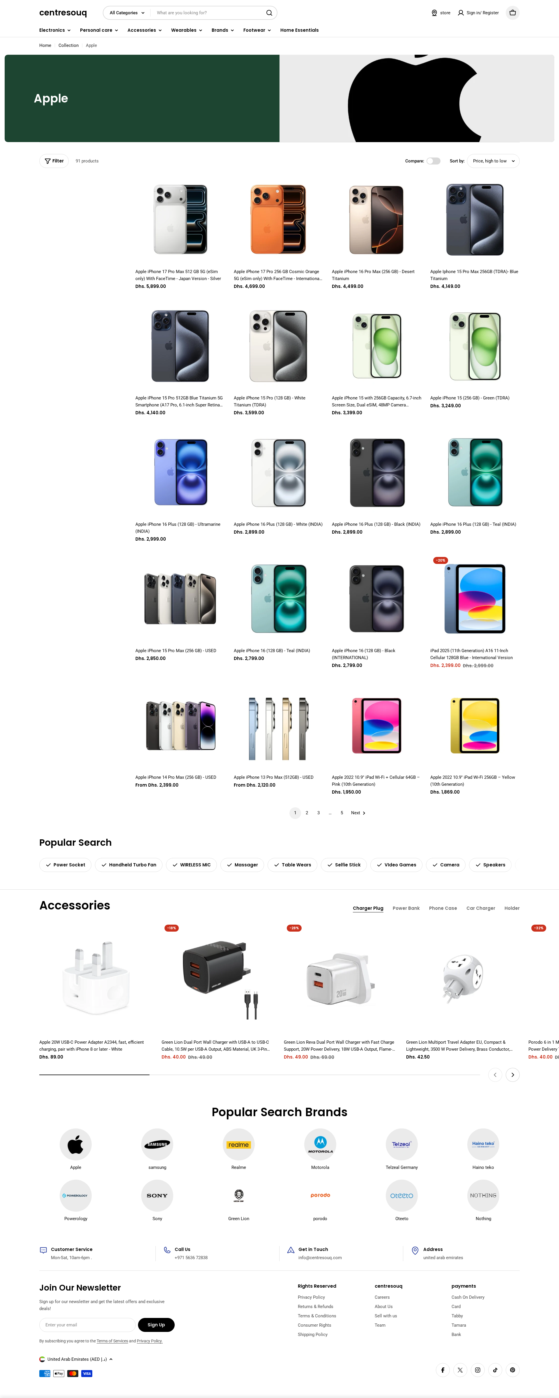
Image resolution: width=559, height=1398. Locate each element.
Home (45, 45)
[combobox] (190, 13)
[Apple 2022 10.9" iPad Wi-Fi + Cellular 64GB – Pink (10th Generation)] (377, 726)
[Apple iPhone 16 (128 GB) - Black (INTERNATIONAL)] (377, 599)
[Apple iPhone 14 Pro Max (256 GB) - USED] (180, 726)
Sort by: (457, 161)
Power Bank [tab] (406, 908)
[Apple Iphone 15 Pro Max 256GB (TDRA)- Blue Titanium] (475, 220)
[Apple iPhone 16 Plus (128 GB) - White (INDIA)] (278, 472)
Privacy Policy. (150, 1341)
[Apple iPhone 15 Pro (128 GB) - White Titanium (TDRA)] (278, 346)
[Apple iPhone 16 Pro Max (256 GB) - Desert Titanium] (377, 220)
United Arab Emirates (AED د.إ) (77, 1359)
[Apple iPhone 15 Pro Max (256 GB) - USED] (180, 599)
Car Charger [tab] (480, 908)
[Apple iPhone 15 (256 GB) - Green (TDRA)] (475, 346)
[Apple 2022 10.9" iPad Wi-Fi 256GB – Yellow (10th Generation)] (475, 726)
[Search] (269, 12)
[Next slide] (513, 1075)
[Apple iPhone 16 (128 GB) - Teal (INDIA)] (278, 599)
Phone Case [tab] (443, 908)
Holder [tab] (512, 908)
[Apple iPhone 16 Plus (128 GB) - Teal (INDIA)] (475, 472)
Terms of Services (112, 1341)
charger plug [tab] (368, 908)
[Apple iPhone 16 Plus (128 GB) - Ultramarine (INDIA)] (180, 472)
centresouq (63, 12)
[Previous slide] (495, 1075)
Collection (69, 45)
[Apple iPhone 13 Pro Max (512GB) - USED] (278, 726)
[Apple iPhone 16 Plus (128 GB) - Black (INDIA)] (377, 472)
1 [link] (295, 812)
